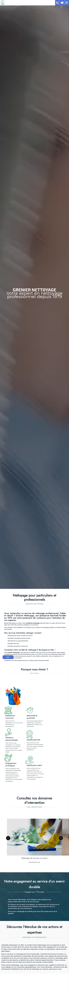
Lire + (8, 657)
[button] (66, 2)
